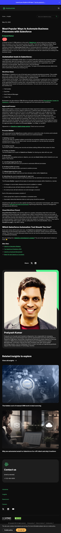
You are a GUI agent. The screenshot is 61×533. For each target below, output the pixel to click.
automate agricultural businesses (19, 204)
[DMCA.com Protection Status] (18, 518)
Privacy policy (30, 523)
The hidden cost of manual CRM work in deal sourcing (21, 406)
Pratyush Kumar (13, 332)
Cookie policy (49, 523)
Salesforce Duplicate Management (13, 251)
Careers (4, 504)
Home (3, 16)
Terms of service (40, 523)
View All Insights (8, 360)
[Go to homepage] (9, 8)
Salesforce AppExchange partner (20, 126)
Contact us (10, 469)
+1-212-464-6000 (9, 478)
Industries (5, 489)
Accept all (21, 530)
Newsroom (5, 499)
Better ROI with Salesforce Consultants (14, 254)
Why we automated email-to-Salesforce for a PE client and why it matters (29, 451)
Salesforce (32, 42)
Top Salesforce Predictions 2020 (13, 249)
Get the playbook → (40, 2)
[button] (4, 39)
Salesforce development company (24, 238)
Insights (9, 16)
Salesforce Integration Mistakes (12, 246)
